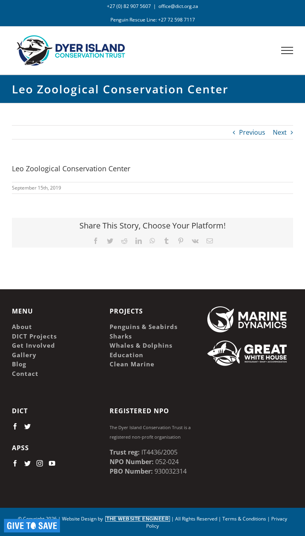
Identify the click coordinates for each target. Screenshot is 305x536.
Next (280, 132)
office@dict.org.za (178, 6)
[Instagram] (40, 463)
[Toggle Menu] (287, 50)
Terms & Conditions (244, 518)
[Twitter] (27, 426)
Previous (252, 132)
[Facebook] (15, 426)
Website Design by (115, 518)
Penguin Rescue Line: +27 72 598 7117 (152, 19)
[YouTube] (52, 463)
